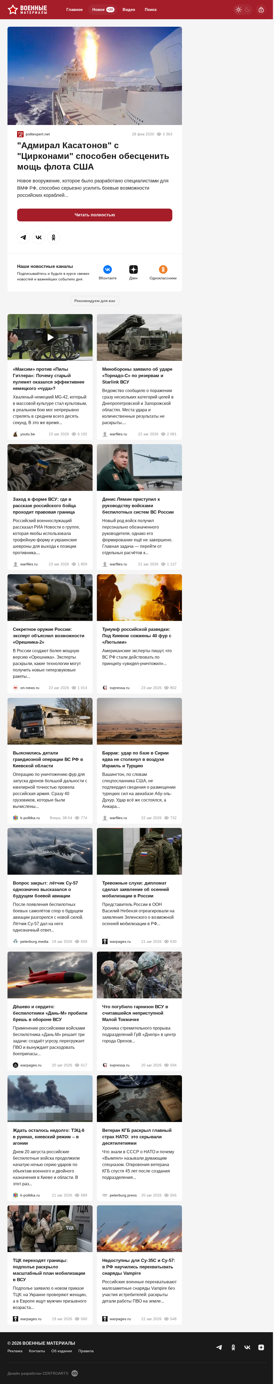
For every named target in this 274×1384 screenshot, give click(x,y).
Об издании (61, 1351)
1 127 (172, 564)
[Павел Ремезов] (15, 564)
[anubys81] (15, 434)
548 (173, 1319)
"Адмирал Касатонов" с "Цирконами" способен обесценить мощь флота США (93, 155)
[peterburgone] (15, 1065)
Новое (102, 9)
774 (84, 818)
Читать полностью (95, 215)
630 (173, 941)
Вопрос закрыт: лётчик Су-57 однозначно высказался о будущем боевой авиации (45, 889)
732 (173, 818)
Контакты (37, 1351)
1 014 (82, 688)
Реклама (14, 1351)
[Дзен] (261, 1347)
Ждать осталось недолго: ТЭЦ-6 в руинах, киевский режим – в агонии (48, 1137)
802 (173, 688)
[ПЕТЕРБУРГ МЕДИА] (15, 941)
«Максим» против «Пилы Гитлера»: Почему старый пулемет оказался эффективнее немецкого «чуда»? (48, 379)
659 (84, 941)
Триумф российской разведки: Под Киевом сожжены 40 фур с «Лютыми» (136, 636)
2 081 (172, 434)
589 (84, 1195)
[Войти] (261, 9)
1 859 (82, 564)
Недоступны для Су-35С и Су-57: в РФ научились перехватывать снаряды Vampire (138, 1267)
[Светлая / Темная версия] (243, 9)
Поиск (151, 9)
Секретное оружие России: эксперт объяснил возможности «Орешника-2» (48, 636)
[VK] (247, 1347)
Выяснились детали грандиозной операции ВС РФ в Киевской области (48, 759)
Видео (129, 9)
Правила (86, 1351)
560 (84, 1319)
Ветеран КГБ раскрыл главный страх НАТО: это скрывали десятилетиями (137, 1137)
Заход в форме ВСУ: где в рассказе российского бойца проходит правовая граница (44, 506)
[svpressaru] (105, 688)
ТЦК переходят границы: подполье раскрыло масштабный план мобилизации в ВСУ (49, 1270)
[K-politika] (15, 818)
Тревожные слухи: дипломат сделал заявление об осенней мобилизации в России (135, 889)
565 (173, 1195)
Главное (74, 9)
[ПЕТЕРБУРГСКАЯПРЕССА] (105, 1195)
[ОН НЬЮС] (15, 688)
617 (84, 1065)
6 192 (82, 434)
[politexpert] (20, 134)
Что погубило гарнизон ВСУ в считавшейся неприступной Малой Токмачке (135, 1013)
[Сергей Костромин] (105, 434)
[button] (23, 237)
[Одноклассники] (233, 1347)
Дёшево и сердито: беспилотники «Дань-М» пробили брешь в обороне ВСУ (50, 1013)
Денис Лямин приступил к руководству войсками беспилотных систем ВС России (138, 506)
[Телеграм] (219, 1347)
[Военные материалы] (27, 9)
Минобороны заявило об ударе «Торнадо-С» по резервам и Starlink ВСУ (137, 376)
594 (173, 1065)
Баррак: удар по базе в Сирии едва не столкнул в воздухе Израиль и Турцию (135, 759)
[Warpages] (105, 941)
